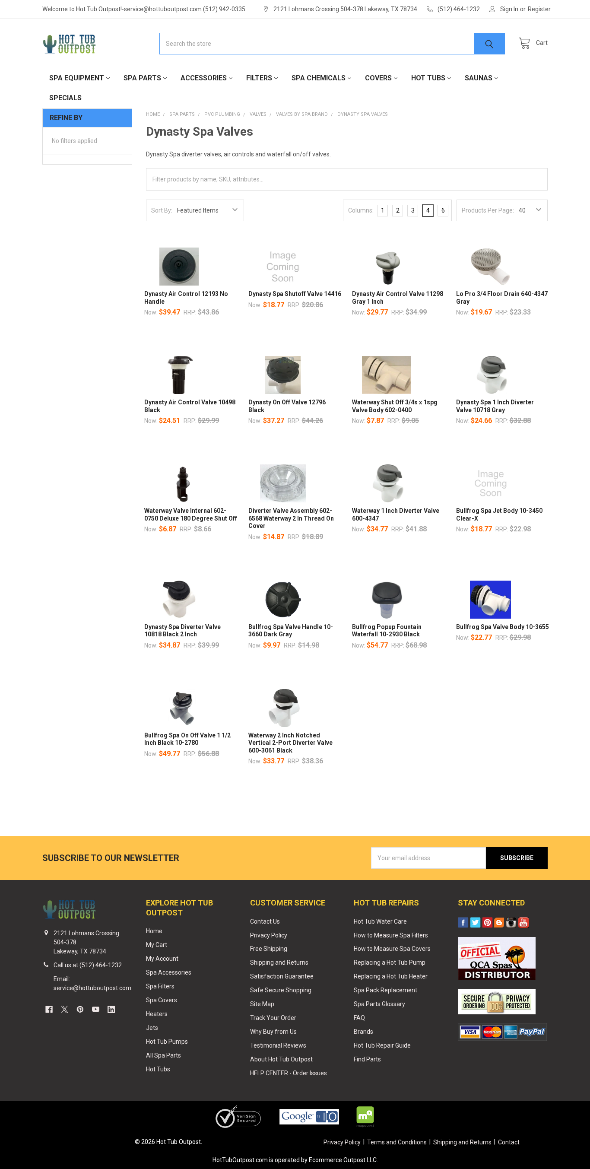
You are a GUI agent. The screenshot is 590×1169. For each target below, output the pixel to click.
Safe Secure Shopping (280, 990)
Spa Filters (160, 986)
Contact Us (265, 921)
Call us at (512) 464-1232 (88, 965)
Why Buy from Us (273, 1031)
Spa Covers (161, 1000)
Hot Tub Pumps (167, 1041)
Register (539, 9)
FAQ (359, 1017)
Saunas (478, 78)
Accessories (204, 78)
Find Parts (367, 1059)
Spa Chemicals (319, 78)
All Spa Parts (163, 1055)
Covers (378, 78)
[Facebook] (49, 1009)
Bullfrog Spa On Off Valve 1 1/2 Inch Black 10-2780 (187, 739)
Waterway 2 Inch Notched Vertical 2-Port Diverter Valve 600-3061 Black (290, 743)
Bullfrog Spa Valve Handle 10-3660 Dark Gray (290, 630)
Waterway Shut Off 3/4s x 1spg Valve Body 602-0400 (395, 406)
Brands (363, 1031)
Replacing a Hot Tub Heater (391, 976)
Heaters (157, 1013)
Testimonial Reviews (278, 1045)
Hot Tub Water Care (380, 921)
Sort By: (161, 210)
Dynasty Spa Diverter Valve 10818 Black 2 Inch (182, 630)
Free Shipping (268, 948)
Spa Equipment (76, 78)
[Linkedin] (111, 1009)
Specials (65, 98)
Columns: (361, 210)
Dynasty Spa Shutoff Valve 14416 (294, 293)
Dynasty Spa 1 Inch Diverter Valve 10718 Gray (495, 406)
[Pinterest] (80, 1009)
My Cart (156, 944)
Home (154, 931)
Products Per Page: (488, 210)
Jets (152, 1027)
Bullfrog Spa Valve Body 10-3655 (502, 626)
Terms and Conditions (397, 1142)
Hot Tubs (428, 78)
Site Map (262, 1004)
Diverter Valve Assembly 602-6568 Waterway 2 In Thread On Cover (291, 518)
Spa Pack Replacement (385, 990)
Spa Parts (142, 78)
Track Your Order (273, 1017)
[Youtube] (95, 1009)
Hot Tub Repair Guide (382, 1045)
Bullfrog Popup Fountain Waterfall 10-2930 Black (387, 630)
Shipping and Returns (279, 962)
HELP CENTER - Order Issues (288, 1073)
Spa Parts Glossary (379, 1004)
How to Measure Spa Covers (392, 948)
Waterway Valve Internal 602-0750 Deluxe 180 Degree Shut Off (190, 514)
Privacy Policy (268, 935)
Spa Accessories (168, 972)
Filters (259, 78)
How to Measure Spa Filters (391, 935)
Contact (509, 1142)
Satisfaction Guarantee (282, 976)
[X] (64, 1009)
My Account (162, 958)
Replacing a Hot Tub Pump (389, 962)
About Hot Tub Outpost (281, 1059)
